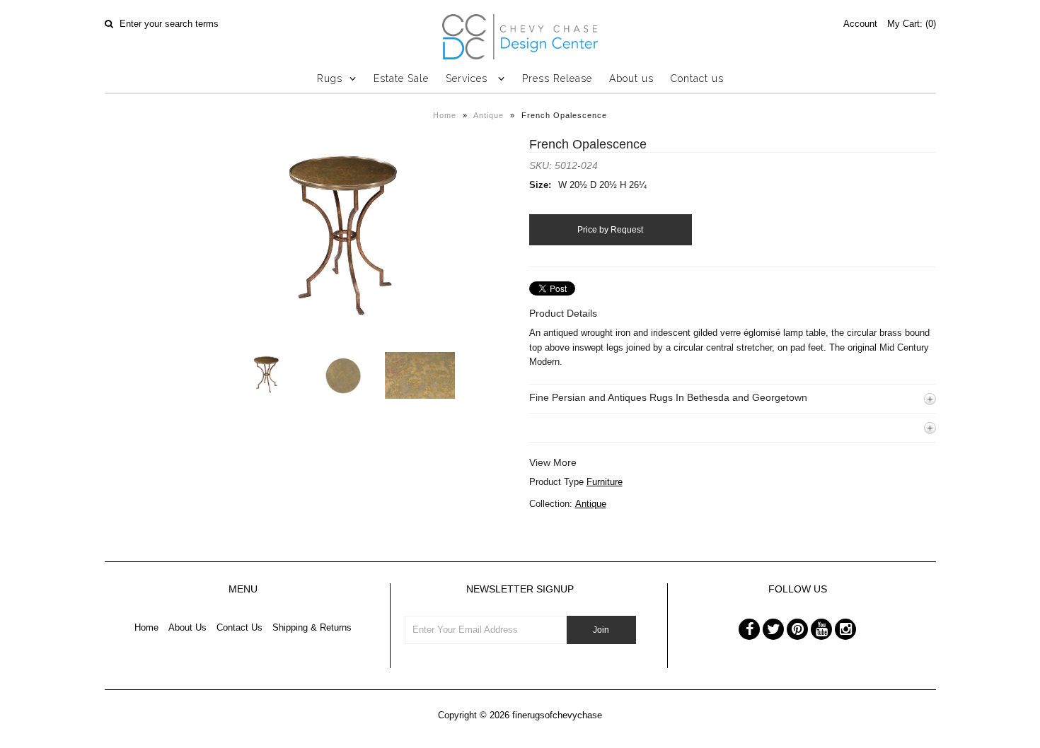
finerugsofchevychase (557, 715)
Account (860, 23)
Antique (488, 115)
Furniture (605, 482)
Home (444, 115)
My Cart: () (911, 23)
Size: (540, 185)
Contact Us (239, 627)
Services (468, 78)
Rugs (329, 78)
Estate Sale (401, 78)
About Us (187, 627)
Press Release (557, 78)
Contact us (697, 78)
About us (631, 78)
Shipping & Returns (312, 627)
